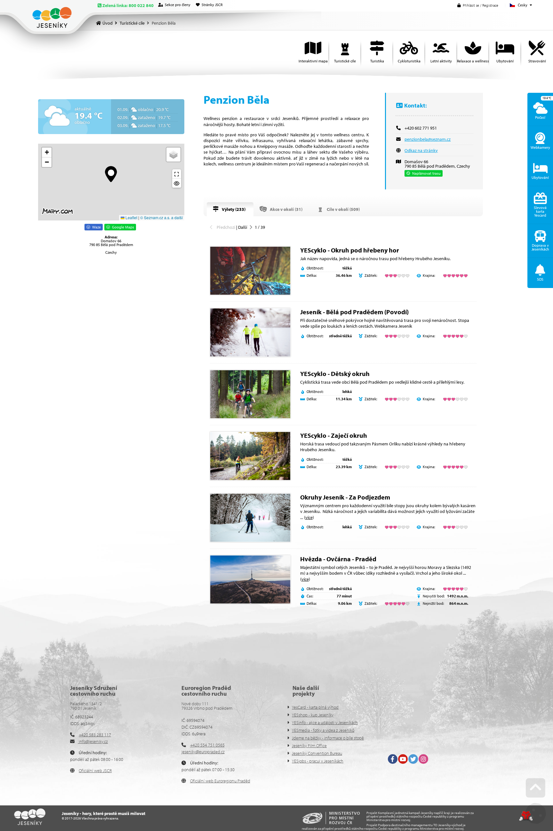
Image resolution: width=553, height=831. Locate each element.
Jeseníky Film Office (309, 745)
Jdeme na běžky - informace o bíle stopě (328, 738)
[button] (477, 5)
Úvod (52, 17)
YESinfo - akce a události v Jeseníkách (325, 722)
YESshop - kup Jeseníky (312, 715)
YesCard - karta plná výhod (315, 707)
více (309, 517)
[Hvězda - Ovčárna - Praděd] (250, 579)
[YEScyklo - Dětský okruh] (250, 394)
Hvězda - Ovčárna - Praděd (338, 559)
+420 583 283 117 (95, 735)
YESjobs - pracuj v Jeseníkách (317, 761)
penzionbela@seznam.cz (428, 139)
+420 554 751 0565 (207, 745)
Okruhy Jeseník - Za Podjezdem (345, 497)
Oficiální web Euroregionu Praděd (220, 781)
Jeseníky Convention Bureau (317, 753)
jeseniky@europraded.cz (203, 752)
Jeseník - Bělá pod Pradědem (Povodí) (354, 312)
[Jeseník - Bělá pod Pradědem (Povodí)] (250, 332)
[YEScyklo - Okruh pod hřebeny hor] (250, 270)
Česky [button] (522, 5)
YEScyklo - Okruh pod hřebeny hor (349, 250)
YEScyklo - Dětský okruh (335, 374)
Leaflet (130, 217)
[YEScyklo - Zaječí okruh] (250, 456)
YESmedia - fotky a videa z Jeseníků (323, 730)
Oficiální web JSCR (95, 770)
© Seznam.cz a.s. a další (161, 217)
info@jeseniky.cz (93, 741)
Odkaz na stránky (421, 150)
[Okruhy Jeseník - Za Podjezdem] (250, 517)
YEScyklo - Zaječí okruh (333, 435)
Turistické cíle (132, 23)
